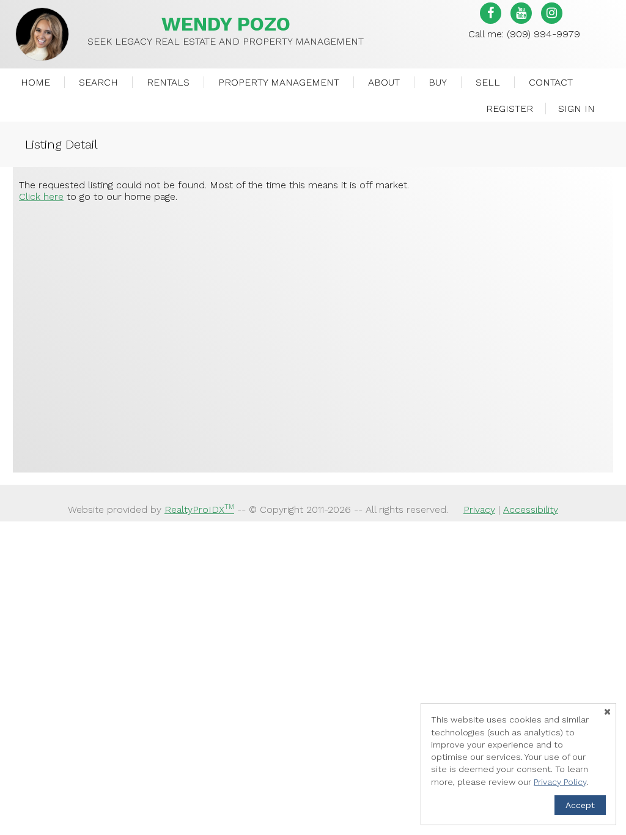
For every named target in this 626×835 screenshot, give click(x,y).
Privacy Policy (560, 782)
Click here (41, 196)
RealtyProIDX (199, 509)
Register (509, 108)
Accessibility (530, 509)
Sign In (576, 108)
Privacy (479, 509)
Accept (580, 805)
